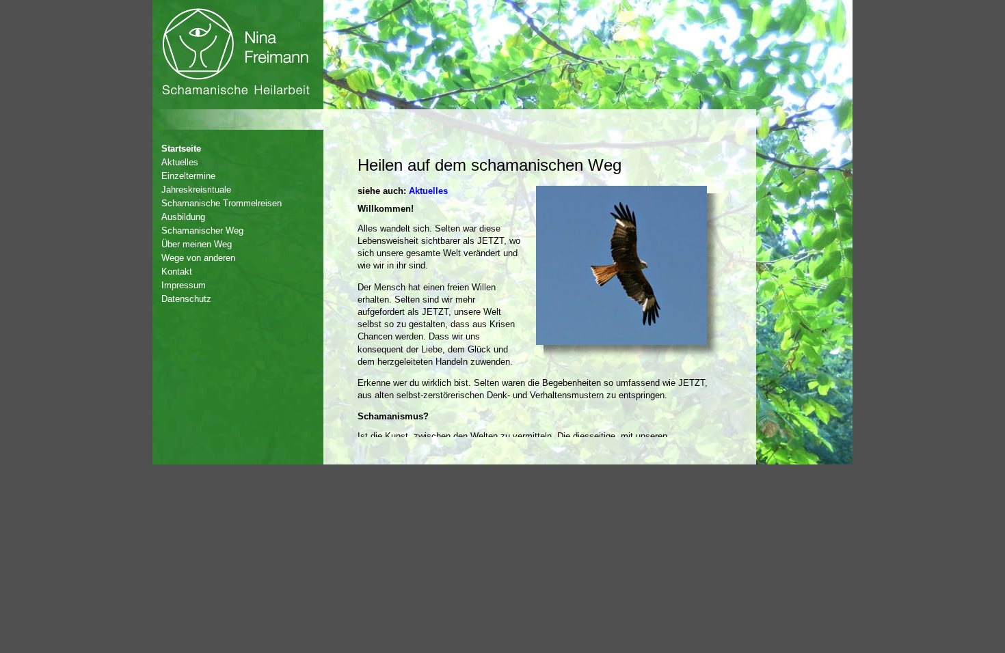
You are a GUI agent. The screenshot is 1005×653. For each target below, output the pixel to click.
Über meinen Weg (196, 244)
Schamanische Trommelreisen (221, 203)
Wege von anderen (198, 258)
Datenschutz (186, 299)
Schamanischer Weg (202, 230)
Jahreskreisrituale (196, 189)
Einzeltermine (188, 176)
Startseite (181, 148)
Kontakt (176, 271)
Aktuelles (179, 162)
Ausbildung (183, 217)
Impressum (183, 285)
